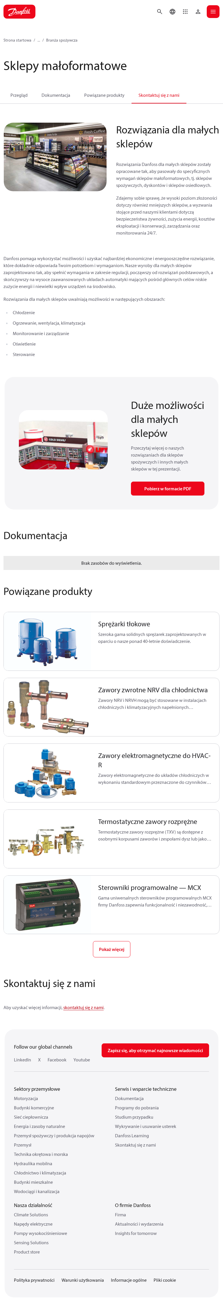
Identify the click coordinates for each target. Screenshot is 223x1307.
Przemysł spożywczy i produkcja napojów (54, 1135)
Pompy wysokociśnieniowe (40, 1233)
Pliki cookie (165, 1280)
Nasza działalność (33, 1205)
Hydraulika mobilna (33, 1163)
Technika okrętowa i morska (41, 1154)
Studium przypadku (134, 1117)
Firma (120, 1214)
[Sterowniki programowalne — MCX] (47, 905)
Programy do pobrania (137, 1108)
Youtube (81, 1060)
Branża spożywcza (62, 40)
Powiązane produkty (104, 95)
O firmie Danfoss (133, 1205)
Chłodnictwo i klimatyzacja (40, 1173)
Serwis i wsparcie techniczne (146, 1089)
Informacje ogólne (129, 1280)
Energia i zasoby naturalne (39, 1126)
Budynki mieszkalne (33, 1182)
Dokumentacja (56, 95)
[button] (185, 11)
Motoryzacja (26, 1098)
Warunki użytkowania (83, 1280)
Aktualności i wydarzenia (139, 1224)
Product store (27, 1252)
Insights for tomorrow (136, 1233)
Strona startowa (17, 40)
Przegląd (19, 95)
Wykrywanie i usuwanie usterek (145, 1126)
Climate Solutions (31, 1214)
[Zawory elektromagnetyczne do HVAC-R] (47, 773)
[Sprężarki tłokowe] (47, 641)
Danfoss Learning (132, 1135)
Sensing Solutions (31, 1242)
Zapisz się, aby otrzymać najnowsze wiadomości (155, 1050)
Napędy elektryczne (33, 1224)
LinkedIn (22, 1060)
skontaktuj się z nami (83, 1007)
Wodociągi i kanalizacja (37, 1191)
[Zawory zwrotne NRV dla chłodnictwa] (47, 707)
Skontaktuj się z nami (159, 95)
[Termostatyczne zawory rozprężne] (47, 839)
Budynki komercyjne (34, 1108)
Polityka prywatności (34, 1280)
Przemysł (22, 1145)
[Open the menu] (213, 11)
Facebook (57, 1060)
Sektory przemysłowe (37, 1089)
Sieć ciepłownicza (31, 1117)
